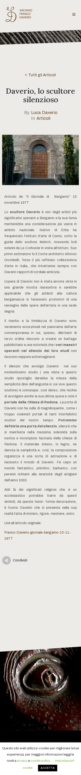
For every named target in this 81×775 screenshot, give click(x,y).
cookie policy (40, 760)
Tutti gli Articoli (42, 75)
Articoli (44, 118)
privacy (22, 760)
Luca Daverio (44, 112)
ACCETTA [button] (47, 767)
